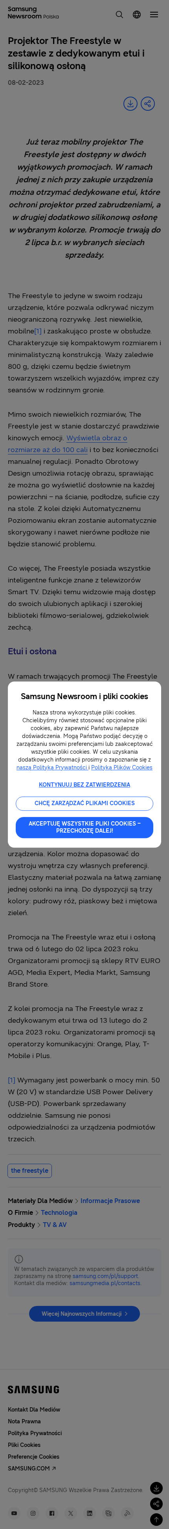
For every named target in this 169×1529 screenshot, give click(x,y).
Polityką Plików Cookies (121, 767)
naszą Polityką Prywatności (52, 767)
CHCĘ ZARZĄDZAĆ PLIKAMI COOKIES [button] (85, 803)
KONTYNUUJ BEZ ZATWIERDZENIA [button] (84, 785)
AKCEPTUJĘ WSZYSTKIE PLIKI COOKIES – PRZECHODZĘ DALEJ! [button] (85, 827)
